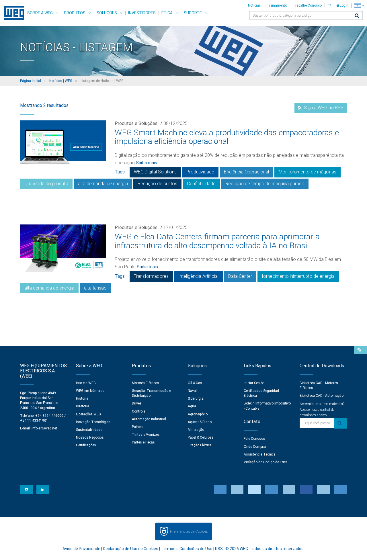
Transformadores (151, 276)
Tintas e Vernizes (146, 435)
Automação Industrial (149, 419)
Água (192, 406)
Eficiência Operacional (246, 172)
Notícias (254, 5)
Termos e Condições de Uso (186, 548)
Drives (137, 403)
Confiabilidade (201, 183)
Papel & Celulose (200, 437)
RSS (219, 548)
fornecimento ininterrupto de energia (298, 276)
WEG (12, 13)
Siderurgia (196, 398)
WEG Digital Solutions (155, 172)
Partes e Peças (143, 442)
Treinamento (277, 5)
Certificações (86, 445)
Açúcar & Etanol (200, 422)
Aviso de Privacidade (81, 548)
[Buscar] (357, 16)
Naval (192, 391)
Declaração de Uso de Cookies (130, 548)
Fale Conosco (254, 439)
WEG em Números (90, 391)
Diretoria (82, 406)
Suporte (193, 13)
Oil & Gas (195, 383)
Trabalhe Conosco (307, 5)
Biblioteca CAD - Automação (321, 396)
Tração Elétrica (200, 445)
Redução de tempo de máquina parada (264, 183)
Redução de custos (157, 183)
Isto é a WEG (86, 383)
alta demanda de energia (103, 183)
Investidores (142, 13)
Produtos (74, 13)
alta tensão (95, 288)
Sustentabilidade (89, 430)
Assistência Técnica (260, 454)
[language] (359, 5)
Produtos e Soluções (136, 123)
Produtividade (200, 172)
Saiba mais (146, 162)
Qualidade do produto (46, 183)
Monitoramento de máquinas (307, 172)
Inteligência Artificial (198, 276)
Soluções (107, 13)
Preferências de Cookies (189, 531)
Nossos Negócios (90, 437)
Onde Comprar (255, 447)
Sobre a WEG (40, 13)
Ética (167, 13)
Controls (138, 411)
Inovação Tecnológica (93, 422)
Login (343, 5)
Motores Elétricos (145, 383)
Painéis (137, 427)
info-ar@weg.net (44, 428)
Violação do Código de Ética (266, 462)
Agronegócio (198, 414)
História (82, 398)
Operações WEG (88, 414)
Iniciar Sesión (254, 383)
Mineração (196, 430)
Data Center (240, 276)
